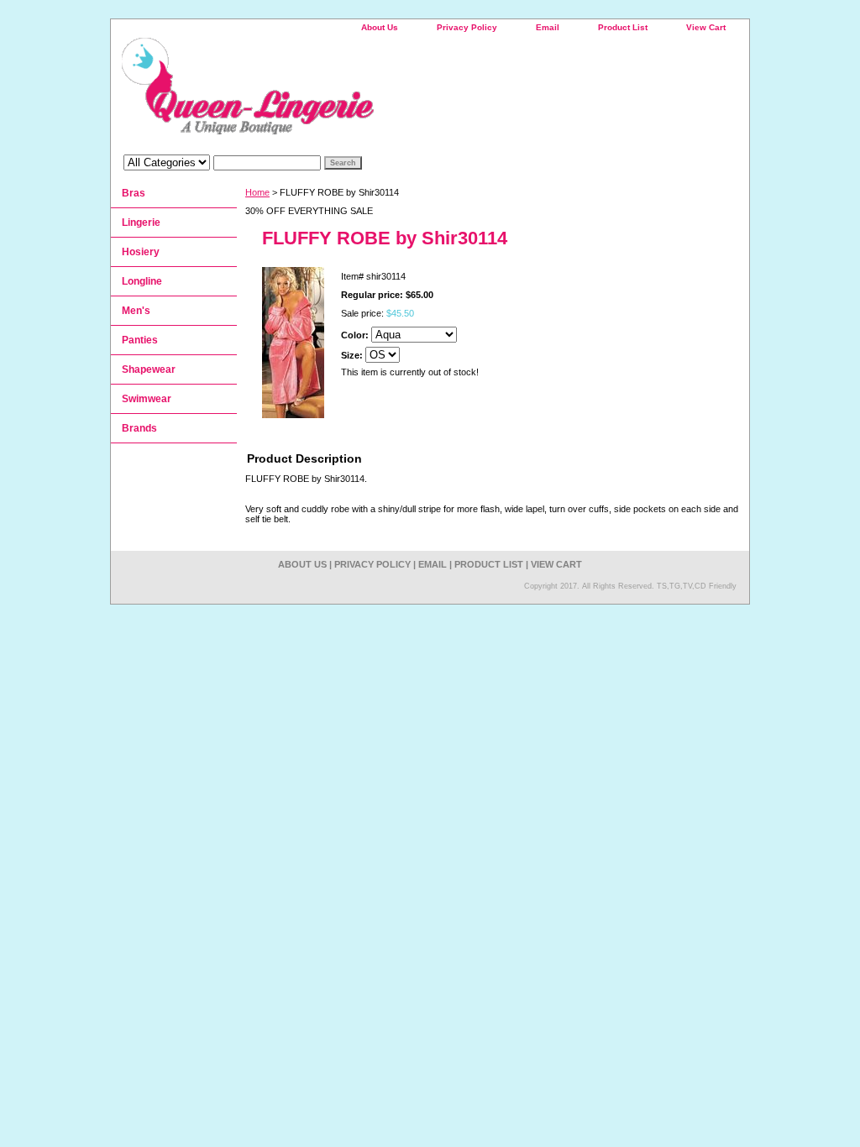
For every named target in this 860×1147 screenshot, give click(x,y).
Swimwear (146, 399)
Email (547, 27)
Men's (136, 311)
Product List (623, 27)
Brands (139, 428)
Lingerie (141, 222)
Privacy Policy (467, 27)
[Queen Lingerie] (321, 92)
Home (257, 192)
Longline (142, 281)
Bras (133, 193)
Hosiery (141, 252)
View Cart (706, 27)
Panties (140, 340)
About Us (379, 27)
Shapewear (149, 369)
